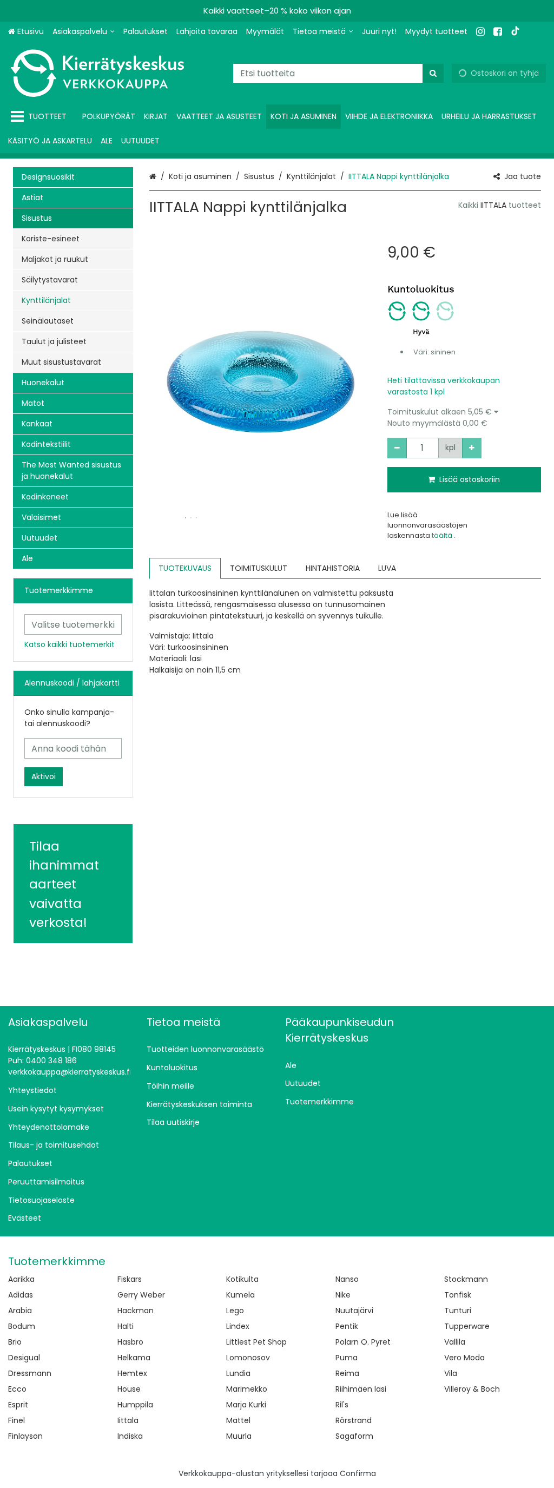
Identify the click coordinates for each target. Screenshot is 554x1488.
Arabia (20, 1310)
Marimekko (246, 1389)
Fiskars (129, 1279)
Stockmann (466, 1279)
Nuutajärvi (354, 1310)
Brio (15, 1341)
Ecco (17, 1389)
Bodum (21, 1326)
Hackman (135, 1310)
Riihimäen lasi (360, 1389)
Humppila (135, 1404)
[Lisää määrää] (472, 448)
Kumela (240, 1294)
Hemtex (132, 1373)
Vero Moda (464, 1357)
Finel (16, 1420)
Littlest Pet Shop (256, 1341)
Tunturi (457, 1310)
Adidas (20, 1294)
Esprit (18, 1404)
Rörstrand (353, 1420)
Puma (346, 1357)
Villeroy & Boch (472, 1389)
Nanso (347, 1279)
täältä (443, 535)
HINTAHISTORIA (333, 568)
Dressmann (29, 1373)
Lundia (238, 1373)
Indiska (130, 1436)
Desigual (24, 1357)
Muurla (239, 1436)
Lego (235, 1310)
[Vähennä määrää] (397, 448)
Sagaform (354, 1436)
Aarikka (21, 1279)
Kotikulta (242, 1279)
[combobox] (338, 73)
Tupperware (467, 1326)
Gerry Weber (141, 1294)
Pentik (346, 1326)
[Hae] (433, 73)
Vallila (454, 1341)
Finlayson (25, 1436)
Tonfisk (457, 1294)
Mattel (238, 1420)
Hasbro (130, 1341)
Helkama (133, 1357)
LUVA (387, 568)
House (129, 1389)
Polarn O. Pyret (363, 1341)
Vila (450, 1373)
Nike (343, 1294)
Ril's (341, 1404)
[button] (464, 417)
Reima (347, 1373)
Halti (125, 1326)
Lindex (237, 1326)
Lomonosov (248, 1357)
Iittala (127, 1420)
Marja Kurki (246, 1404)
